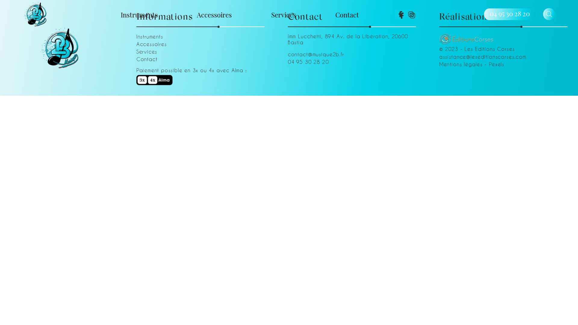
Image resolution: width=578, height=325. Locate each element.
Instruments (139, 14)
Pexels (496, 64)
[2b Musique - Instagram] (411, 14)
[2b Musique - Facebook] (400, 14)
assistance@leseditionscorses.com (482, 57)
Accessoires (214, 14)
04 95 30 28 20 (510, 13)
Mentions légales (461, 64)
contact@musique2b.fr (316, 54)
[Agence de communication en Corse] (466, 37)
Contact (347, 14)
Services (283, 14)
